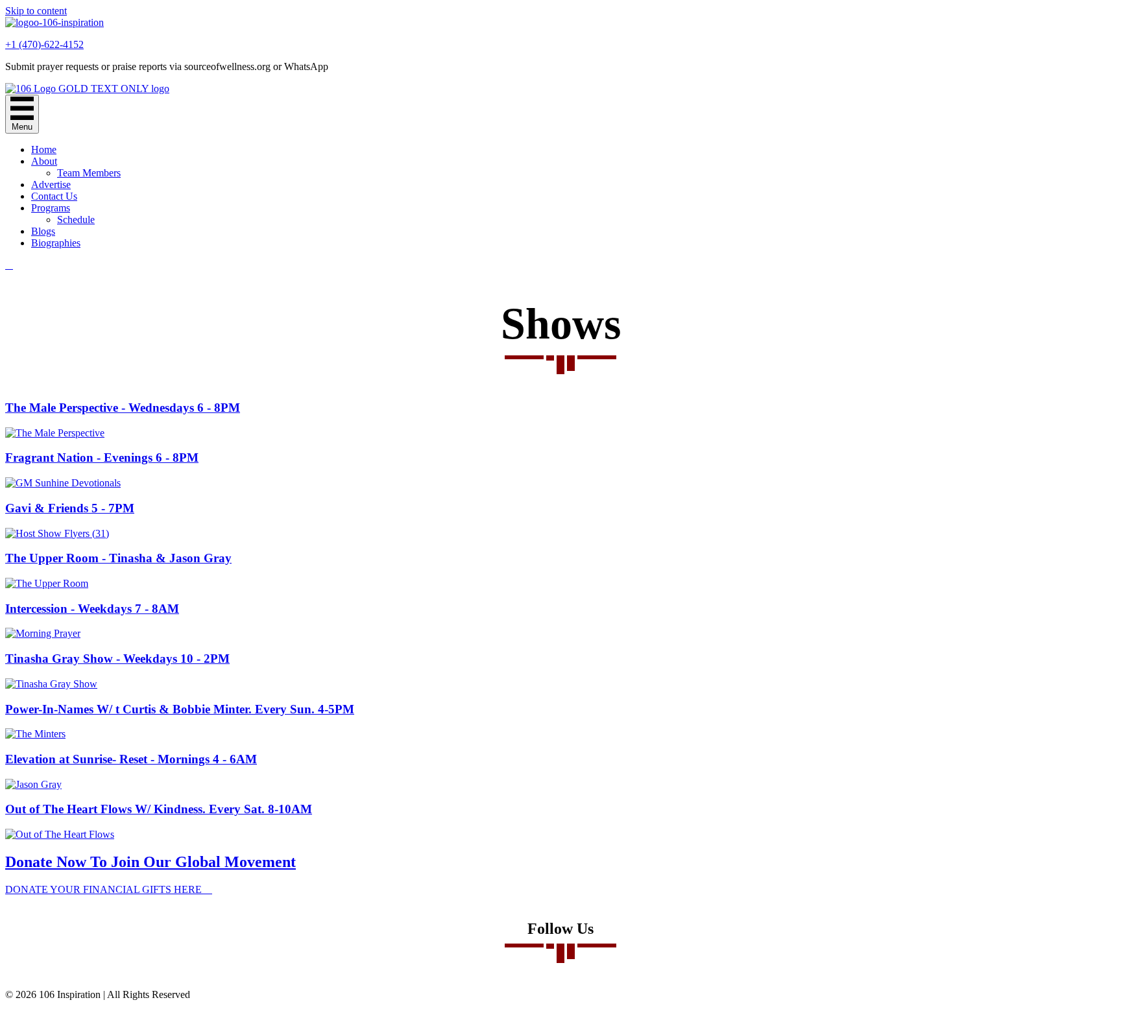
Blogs (43, 231)
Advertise (51, 184)
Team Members (89, 172)
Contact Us (54, 196)
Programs (50, 207)
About (44, 161)
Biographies (55, 242)
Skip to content (36, 10)
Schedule (76, 219)
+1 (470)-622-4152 (44, 44)
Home (43, 149)
